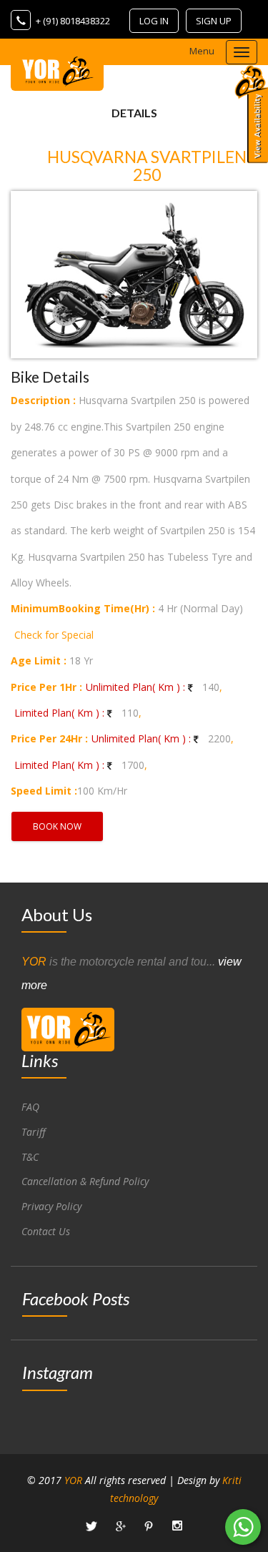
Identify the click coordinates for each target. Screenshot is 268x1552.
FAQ (30, 1107)
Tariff (33, 1132)
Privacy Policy (51, 1206)
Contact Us (45, 1231)
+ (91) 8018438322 (73, 20)
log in (154, 20)
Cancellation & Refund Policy (85, 1181)
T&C (30, 1157)
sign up (214, 20)
